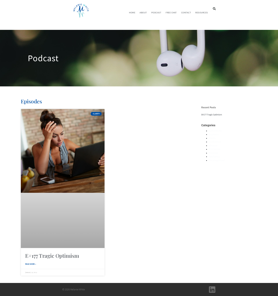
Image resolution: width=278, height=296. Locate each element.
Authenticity (215, 130)
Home (132, 12)
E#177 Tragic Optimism (52, 255)
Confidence (215, 141)
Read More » (30, 264)
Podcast (156, 12)
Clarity (212, 138)
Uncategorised (217, 160)
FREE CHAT (171, 12)
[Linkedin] (212, 289)
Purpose (213, 152)
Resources (201, 12)
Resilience (214, 156)
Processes (214, 149)
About (143, 12)
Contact (186, 12)
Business (214, 134)
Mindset (213, 145)
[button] (214, 9)
